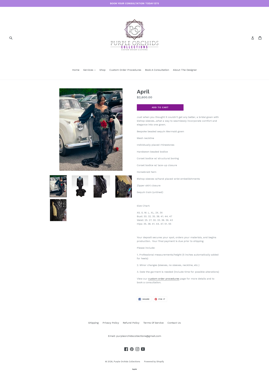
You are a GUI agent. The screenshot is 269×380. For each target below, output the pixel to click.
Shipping (93, 322)
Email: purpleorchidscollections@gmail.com (134, 336)
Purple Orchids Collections (127, 361)
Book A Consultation (157, 69)
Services (90, 69)
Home (75, 69)
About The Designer (185, 69)
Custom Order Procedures (125, 69)
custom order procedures (163, 278)
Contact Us (174, 322)
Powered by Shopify (154, 361)
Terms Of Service (153, 322)
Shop (102, 69)
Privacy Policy (111, 322)
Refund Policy (131, 322)
